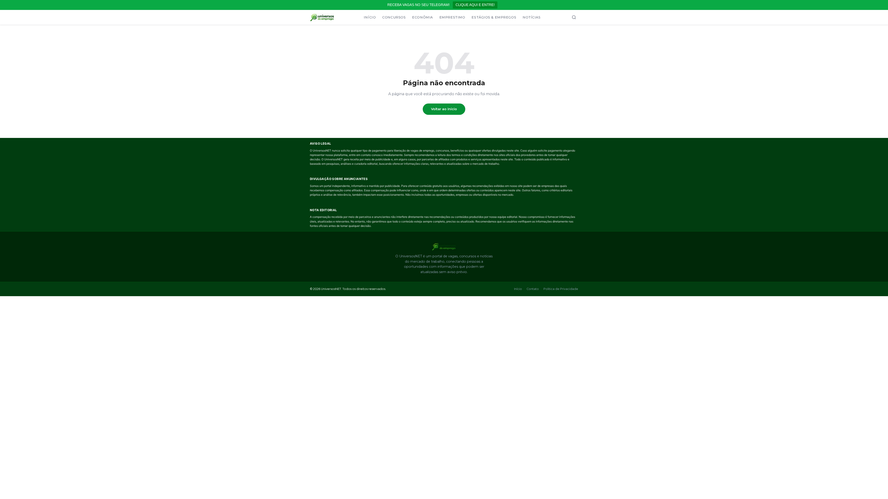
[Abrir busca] (574, 17)
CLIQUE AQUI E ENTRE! (475, 5)
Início (370, 17)
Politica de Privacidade (560, 289)
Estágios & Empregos (494, 17)
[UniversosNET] (322, 17)
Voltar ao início (444, 109)
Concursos (394, 17)
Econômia (422, 17)
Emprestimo (452, 17)
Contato (533, 289)
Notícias (531, 17)
